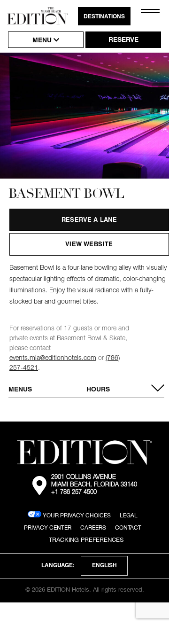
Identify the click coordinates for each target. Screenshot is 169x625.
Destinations (104, 17)
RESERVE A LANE (89, 221)
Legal (129, 515)
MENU (43, 41)
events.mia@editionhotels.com (52, 358)
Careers (93, 527)
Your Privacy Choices (76, 515)
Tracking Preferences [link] (86, 539)
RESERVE (123, 40)
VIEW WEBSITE (89, 245)
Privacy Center (47, 527)
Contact (128, 527)
